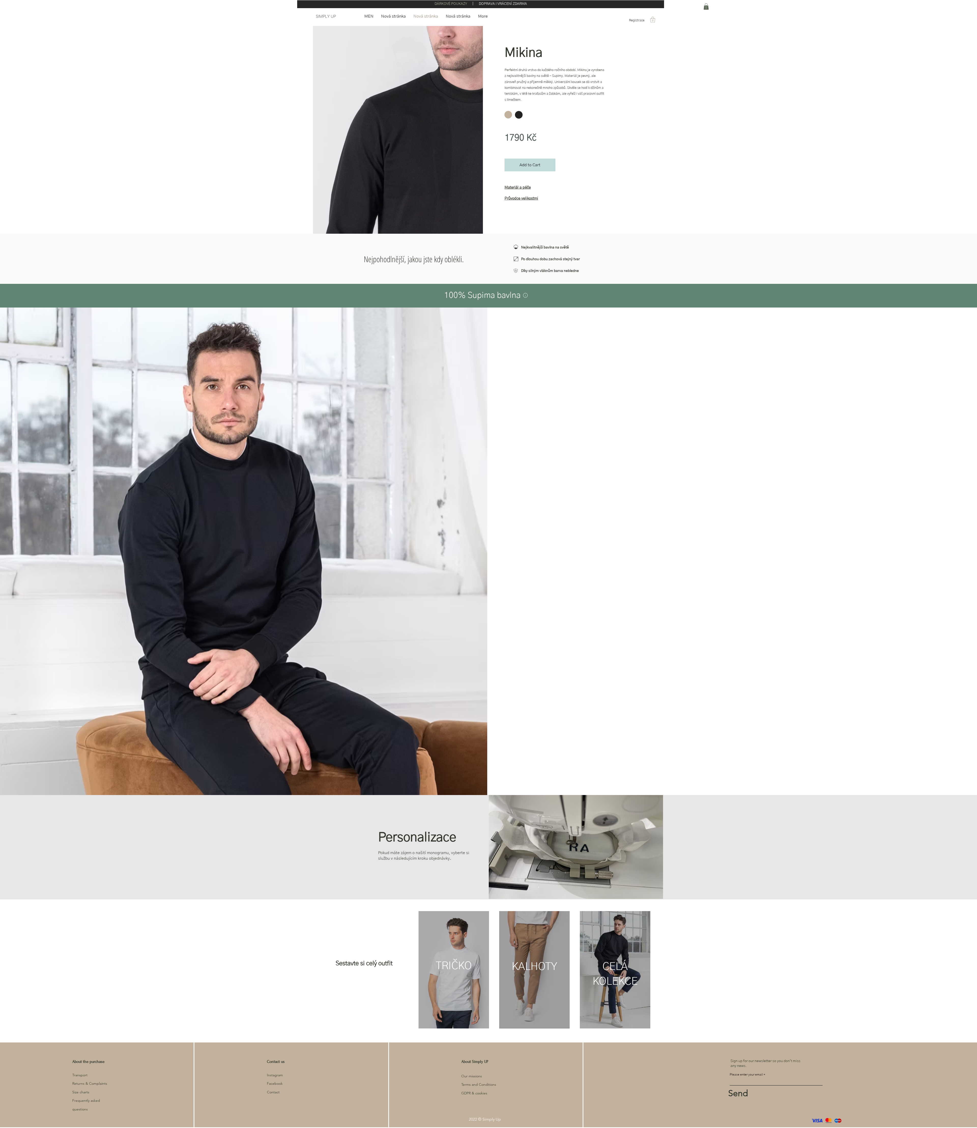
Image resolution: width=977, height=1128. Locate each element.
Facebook (275, 1083)
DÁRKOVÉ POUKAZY (451, 4)
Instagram (275, 1075)
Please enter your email (746, 1074)
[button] (652, 20)
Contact (273, 1092)
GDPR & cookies (474, 1093)
